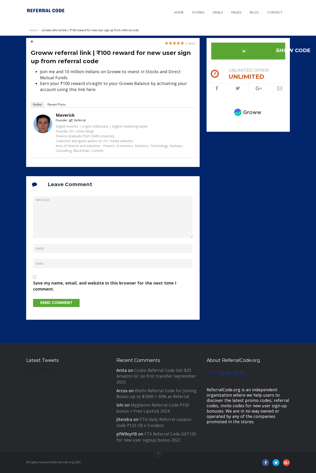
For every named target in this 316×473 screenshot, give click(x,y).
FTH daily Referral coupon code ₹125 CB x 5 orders (153, 422)
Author (37, 104)
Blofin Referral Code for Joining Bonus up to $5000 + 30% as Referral (156, 393)
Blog (254, 12)
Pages (236, 12)
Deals (218, 12)
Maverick (65, 115)
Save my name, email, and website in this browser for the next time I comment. (104, 286)
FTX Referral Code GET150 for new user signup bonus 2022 (156, 437)
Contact (274, 12)
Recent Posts (56, 104)
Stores (198, 12)
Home (179, 12)
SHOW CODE (280, 50)
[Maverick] (43, 123)
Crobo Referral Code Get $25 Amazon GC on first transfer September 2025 (156, 376)
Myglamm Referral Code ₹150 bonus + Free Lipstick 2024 (152, 408)
